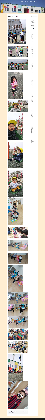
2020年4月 (32, 111)
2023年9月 (32, 67)
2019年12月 (32, 115)
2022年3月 (32, 86)
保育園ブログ (28, 1)
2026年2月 (32, 36)
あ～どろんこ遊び (32, 24)
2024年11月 (32, 52)
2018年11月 (32, 129)
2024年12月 (32, 51)
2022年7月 (32, 82)
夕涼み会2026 (32, 25)
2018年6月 (32, 134)
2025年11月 (32, 39)
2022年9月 (32, 80)
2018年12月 (32, 128)
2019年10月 (32, 117)
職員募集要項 (25, 1)
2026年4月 (32, 34)
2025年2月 (32, 49)
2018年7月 (32, 133)
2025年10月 (32, 40)
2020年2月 (32, 113)
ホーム (19, 1)
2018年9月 (32, 131)
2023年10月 (32, 66)
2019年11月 (32, 116)
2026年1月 (32, 37)
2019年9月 (32, 118)
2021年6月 (32, 96)
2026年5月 (32, 33)
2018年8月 (32, 132)
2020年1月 (32, 114)
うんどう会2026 (32, 26)
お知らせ (32, 140)
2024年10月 (32, 53)
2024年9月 (32, 54)
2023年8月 (32, 68)
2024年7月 (32, 56)
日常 (31, 142)
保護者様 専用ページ (35, 1)
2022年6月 (32, 83)
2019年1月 (32, 127)
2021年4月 (32, 98)
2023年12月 (32, 64)
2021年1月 (32, 101)
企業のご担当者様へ (31, 1)
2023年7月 (32, 69)
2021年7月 (32, 95)
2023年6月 (32, 70)
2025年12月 (32, 38)
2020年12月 (32, 102)
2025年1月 (32, 50)
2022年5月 (32, 84)
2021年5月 (32, 97)
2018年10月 (32, 130)
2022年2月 (32, 87)
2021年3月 (32, 99)
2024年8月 (32, 55)
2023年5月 (32, 71)
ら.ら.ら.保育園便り (33, 141)
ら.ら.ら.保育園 (10, 1)
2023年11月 (32, 65)
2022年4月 (32, 85)
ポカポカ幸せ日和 (25, 411)
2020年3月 (32, 112)
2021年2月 (32, 100)
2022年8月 (32, 81)
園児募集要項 (22, 1)
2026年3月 (32, 35)
